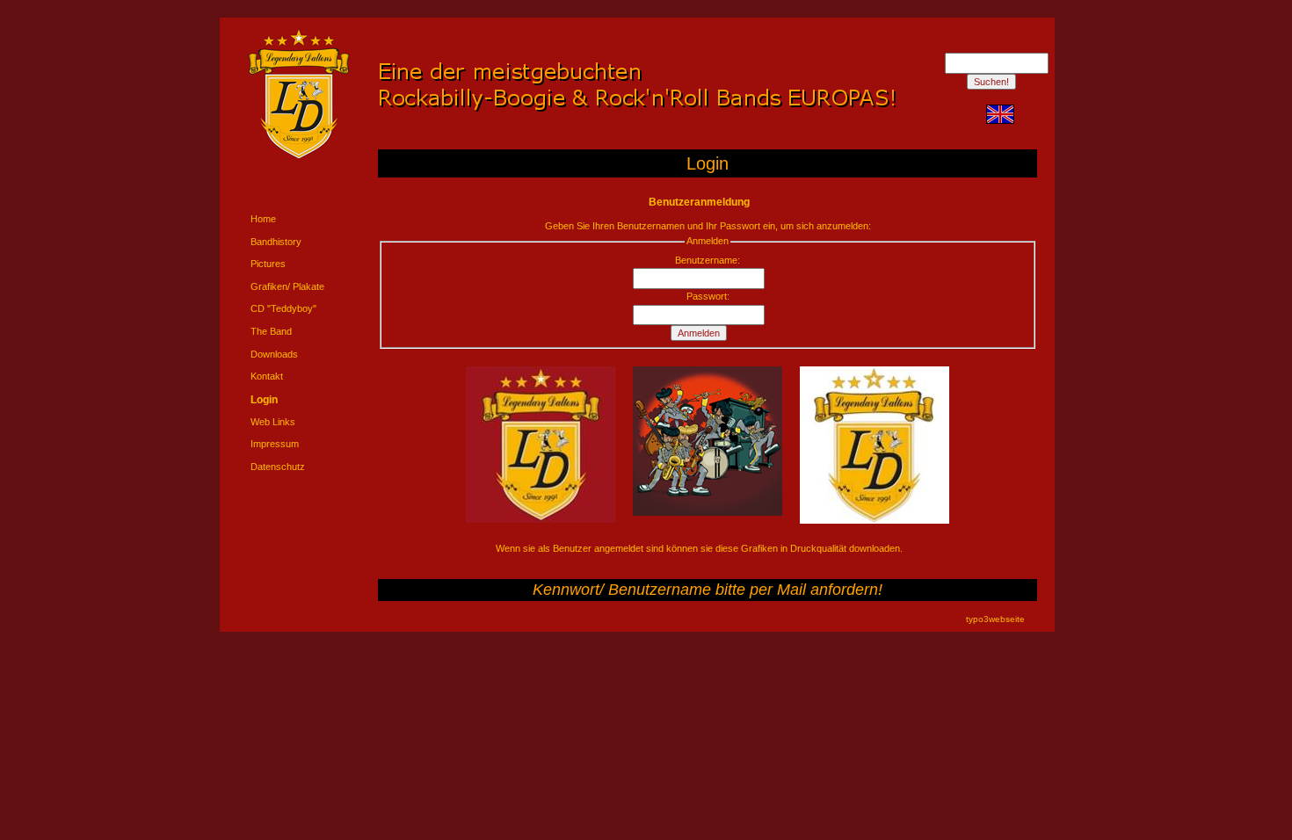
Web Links (272, 421)
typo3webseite (995, 619)
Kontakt (266, 376)
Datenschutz (277, 466)
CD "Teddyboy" (283, 308)
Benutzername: (707, 260)
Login (264, 400)
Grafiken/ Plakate (287, 286)
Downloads (274, 354)
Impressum (274, 443)
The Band (271, 331)
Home (263, 219)
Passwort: (707, 296)
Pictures (268, 263)
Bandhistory (275, 241)
